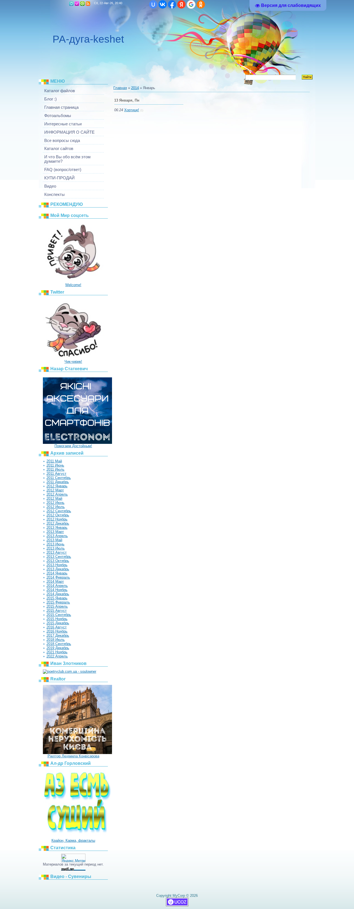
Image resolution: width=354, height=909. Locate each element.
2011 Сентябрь (58, 478)
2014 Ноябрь (56, 590)
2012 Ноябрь (56, 519)
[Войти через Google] (191, 4)
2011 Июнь (55, 465)
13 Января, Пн (126, 100)
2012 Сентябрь (58, 511)
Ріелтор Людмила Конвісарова (73, 756)
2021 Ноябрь (56, 652)
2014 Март (55, 581)
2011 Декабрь (57, 482)
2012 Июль (55, 507)
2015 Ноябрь (56, 619)
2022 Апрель (57, 656)
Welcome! (73, 285)
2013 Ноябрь (56, 565)
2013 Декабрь (57, 569)
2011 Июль (55, 469)
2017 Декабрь (57, 635)
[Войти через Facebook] (172, 4)
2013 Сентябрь (58, 557)
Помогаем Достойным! (73, 446)
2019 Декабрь (57, 648)
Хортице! (131, 110)
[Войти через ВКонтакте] (162, 4)
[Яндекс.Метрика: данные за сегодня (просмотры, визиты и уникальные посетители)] (73, 858)
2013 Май (54, 540)
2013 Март (55, 532)
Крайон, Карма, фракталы (73, 840)
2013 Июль (55, 548)
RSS (88, 3)
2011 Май (54, 461)
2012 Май (54, 498)
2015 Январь (56, 598)
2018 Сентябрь (58, 644)
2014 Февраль (58, 577)
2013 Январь (56, 527)
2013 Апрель (57, 536)
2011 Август (56, 474)
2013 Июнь (55, 544)
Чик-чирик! (73, 361)
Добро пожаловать (82, 3)
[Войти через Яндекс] (181, 4)
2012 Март (55, 490)
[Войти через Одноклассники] (201, 4)
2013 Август (56, 552)
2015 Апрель (57, 606)
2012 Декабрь (57, 523)
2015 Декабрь (57, 623)
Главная (71, 3)
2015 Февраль (58, 602)
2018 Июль (55, 640)
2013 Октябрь (57, 561)
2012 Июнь (55, 503)
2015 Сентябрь (58, 615)
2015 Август (56, 610)
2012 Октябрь (57, 515)
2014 (135, 88)
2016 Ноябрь (56, 631)
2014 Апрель (57, 586)
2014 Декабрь (57, 594)
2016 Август (56, 627)
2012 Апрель (57, 494)
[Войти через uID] (153, 4)
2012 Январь (56, 486)
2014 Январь (56, 573)
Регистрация (77, 3)
